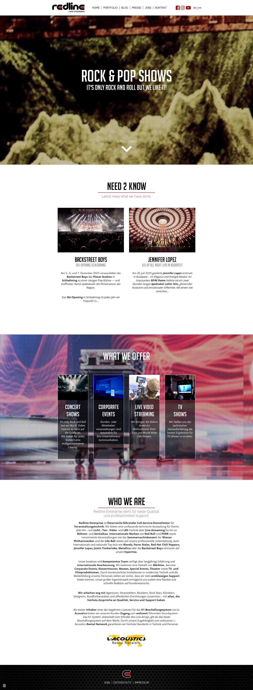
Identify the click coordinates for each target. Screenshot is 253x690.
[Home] (68, 7)
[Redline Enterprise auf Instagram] (183, 8)
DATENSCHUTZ (122, 682)
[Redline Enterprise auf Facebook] (178, 8)
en (199, 7)
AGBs (107, 682)
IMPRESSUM (142, 682)
